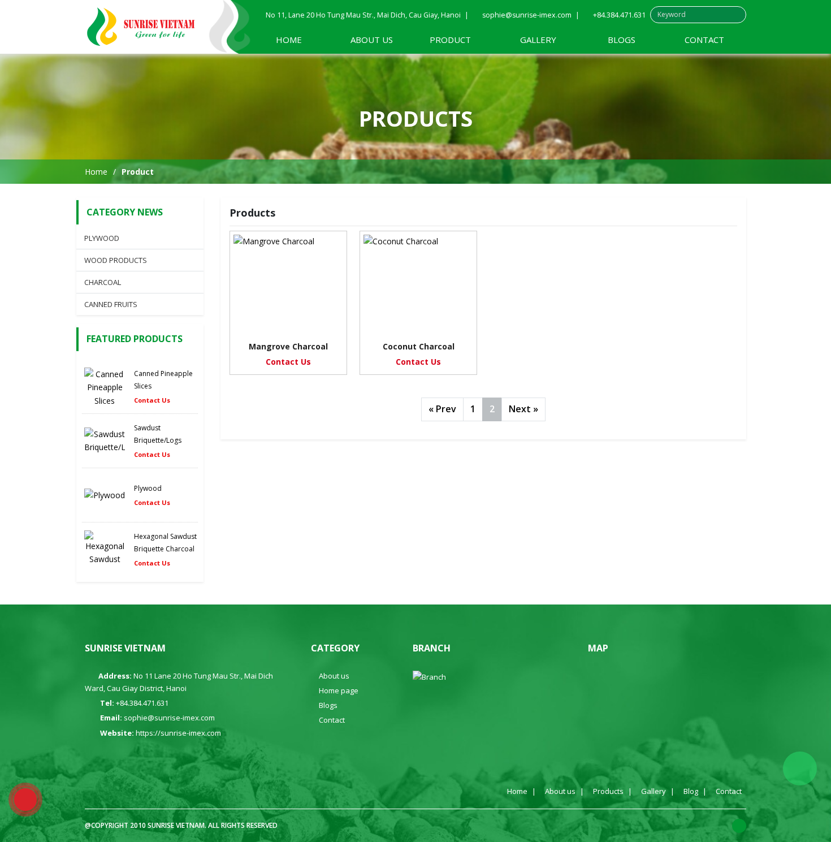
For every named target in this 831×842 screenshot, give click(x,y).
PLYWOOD (101, 238)
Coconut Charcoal (419, 346)
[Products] (141, 27)
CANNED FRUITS (110, 304)
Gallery (538, 39)
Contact (704, 39)
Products (608, 791)
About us (371, 39)
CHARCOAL (102, 282)
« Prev (442, 409)
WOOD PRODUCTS (115, 260)
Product (451, 39)
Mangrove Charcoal (288, 346)
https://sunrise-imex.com (178, 733)
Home (289, 39)
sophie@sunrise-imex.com (527, 15)
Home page (338, 690)
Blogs (621, 39)
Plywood (148, 488)
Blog (690, 791)
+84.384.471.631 (619, 15)
